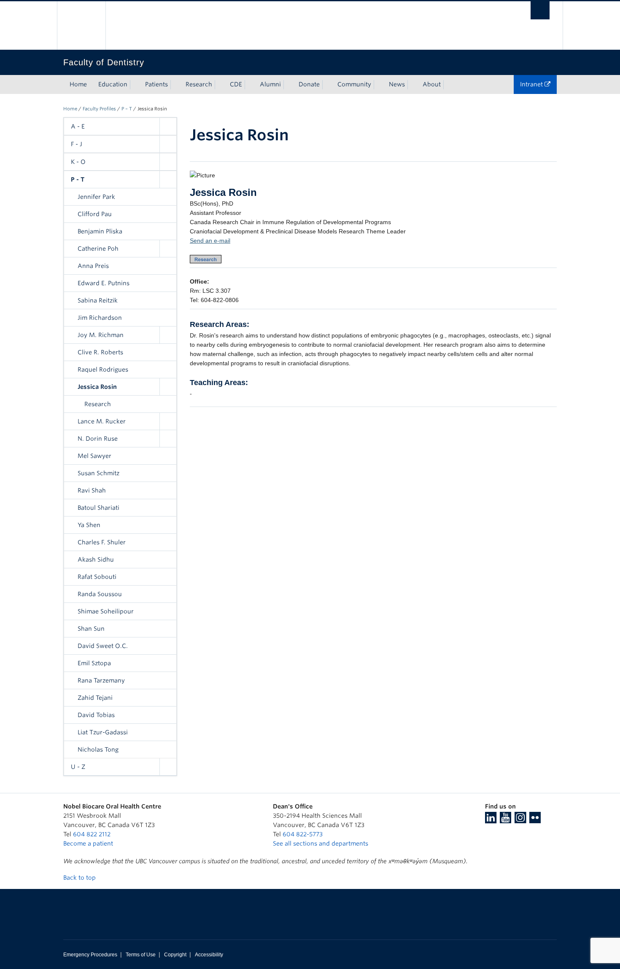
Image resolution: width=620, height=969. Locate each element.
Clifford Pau (95, 214)
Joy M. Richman (101, 335)
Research (199, 84)
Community (354, 84)
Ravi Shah (92, 490)
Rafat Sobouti (97, 576)
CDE (236, 84)
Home (78, 84)
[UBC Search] (540, 10)
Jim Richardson (100, 317)
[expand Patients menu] (175, 84)
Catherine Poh (98, 248)
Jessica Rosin (97, 386)
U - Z (78, 766)
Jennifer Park (96, 196)
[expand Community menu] (379, 84)
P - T (77, 179)
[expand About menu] (448, 84)
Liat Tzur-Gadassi (103, 732)
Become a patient (88, 843)
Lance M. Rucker (102, 421)
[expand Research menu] (220, 84)
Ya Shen (89, 525)
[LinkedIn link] (490, 820)
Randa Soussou (100, 594)
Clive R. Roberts (100, 352)
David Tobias (96, 715)
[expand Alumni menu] (288, 84)
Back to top (80, 877)
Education (112, 84)
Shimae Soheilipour (106, 611)
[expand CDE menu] (250, 84)
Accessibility (209, 955)
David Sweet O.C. (103, 645)
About (432, 84)
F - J (76, 144)
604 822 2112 (92, 834)
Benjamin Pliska (100, 231)
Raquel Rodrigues (103, 369)
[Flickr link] (535, 820)
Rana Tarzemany (101, 680)
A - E (78, 126)
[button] (167, 126)
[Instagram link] (520, 820)
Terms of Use (141, 955)
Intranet (532, 84)
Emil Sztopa (94, 663)
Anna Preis (93, 265)
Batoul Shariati (98, 507)
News (397, 84)
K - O (78, 161)
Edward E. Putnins (103, 283)
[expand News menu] (412, 84)
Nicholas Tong (98, 749)
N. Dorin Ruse (98, 438)
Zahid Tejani (95, 697)
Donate (309, 84)
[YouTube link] (505, 820)
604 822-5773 (303, 834)
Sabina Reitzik (98, 300)
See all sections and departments (320, 843)
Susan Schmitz (98, 473)
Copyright (175, 955)
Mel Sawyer (94, 455)
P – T (126, 109)
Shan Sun (91, 628)
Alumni (270, 84)
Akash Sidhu (96, 559)
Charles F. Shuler (102, 542)
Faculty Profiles (99, 109)
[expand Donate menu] (327, 84)
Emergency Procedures (90, 955)
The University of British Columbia (81, 25)
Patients (156, 84)
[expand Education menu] (135, 84)
